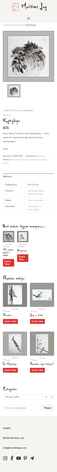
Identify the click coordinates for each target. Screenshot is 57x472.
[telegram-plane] (33, 458)
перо (44, 159)
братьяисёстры (19, 159)
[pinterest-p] (26, 458)
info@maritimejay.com (15, 448)
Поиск (47, 408)
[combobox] (28, 397)
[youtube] (19, 458)
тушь (40, 194)
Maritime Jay (34, 7)
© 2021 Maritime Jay (13, 438)
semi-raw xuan (35, 200)
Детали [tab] (7, 176)
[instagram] (6, 458)
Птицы (17, 110)
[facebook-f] (13, 458)
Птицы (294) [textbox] (26, 397)
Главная (7, 110)
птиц (6, 163)
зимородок (35, 159)
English (7, 428)
